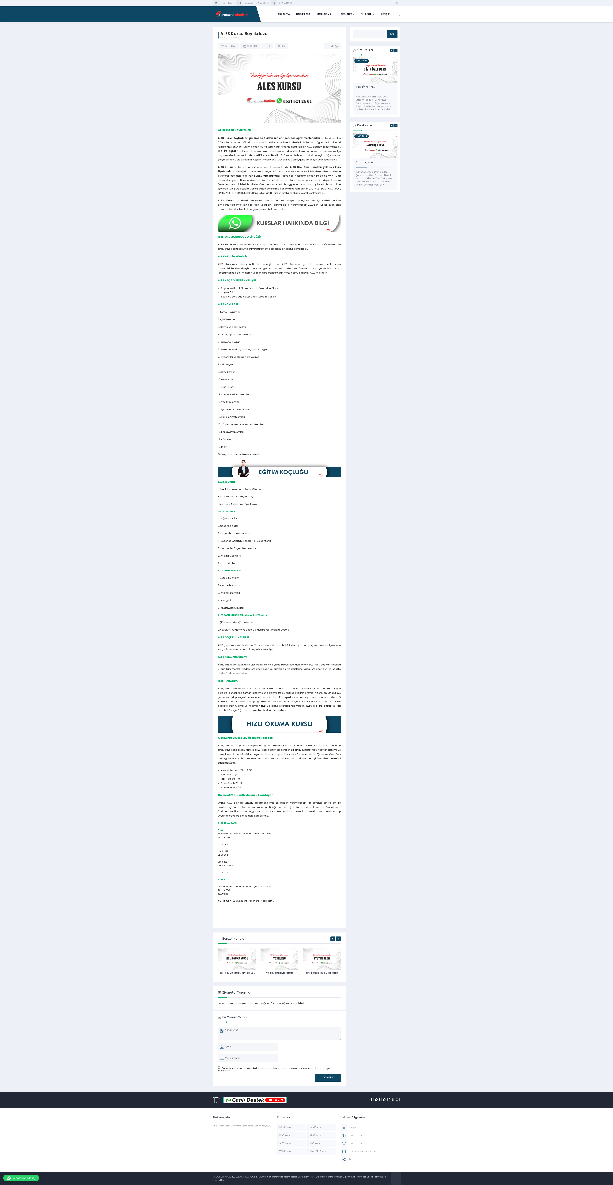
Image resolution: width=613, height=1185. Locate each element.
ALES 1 (221, 830)
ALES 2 (221, 880)
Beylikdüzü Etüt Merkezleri (279, 973)
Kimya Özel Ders (367, 87)
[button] (21, 1178)
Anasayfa (224, 38)
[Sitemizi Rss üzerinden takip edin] (397, 3)
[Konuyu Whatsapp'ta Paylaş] (336, 46)
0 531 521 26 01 (285, 3)
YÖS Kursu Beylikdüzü (237, 973)
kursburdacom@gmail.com (256, 3)
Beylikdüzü (235, 38)
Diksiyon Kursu (366, 162)
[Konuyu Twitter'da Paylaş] (332, 46)
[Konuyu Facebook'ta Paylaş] (328, 46)
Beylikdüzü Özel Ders (322, 973)
